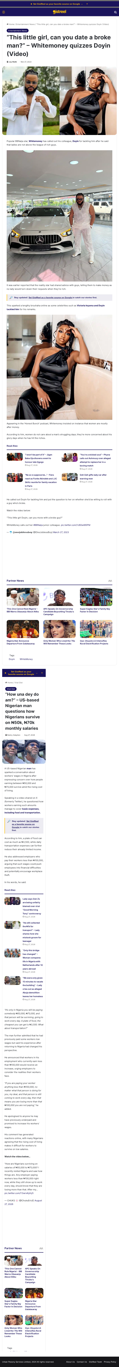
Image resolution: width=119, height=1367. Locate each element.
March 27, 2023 (61, 532)
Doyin (76, 141)
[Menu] (3, 13)
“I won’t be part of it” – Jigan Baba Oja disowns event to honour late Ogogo (38, 458)
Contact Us (82, 1362)
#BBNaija (38, 525)
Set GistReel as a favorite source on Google (51, 297)
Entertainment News (25, 24)
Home (11, 24)
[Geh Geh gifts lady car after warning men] (70, 477)
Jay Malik (13, 62)
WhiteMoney (26, 659)
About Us (70, 1362)
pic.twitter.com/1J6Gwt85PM (75, 525)
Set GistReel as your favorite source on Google (56, 4)
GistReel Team (95, 1362)
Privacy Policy (110, 1362)
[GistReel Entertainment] (59, 12)
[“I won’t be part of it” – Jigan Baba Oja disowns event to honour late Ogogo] (15, 457)
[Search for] (115, 13)
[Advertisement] (59, 558)
